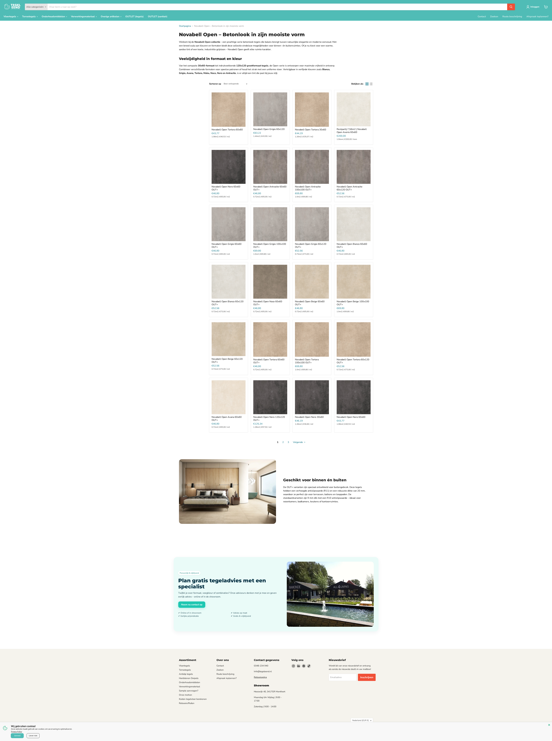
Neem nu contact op (191, 604)
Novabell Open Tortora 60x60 (227, 129)
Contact (482, 16)
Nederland (360, 720)
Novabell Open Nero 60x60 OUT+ (226, 188)
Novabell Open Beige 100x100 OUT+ (353, 303)
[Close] (549, 724)
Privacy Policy (16, 731)
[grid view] (367, 84)
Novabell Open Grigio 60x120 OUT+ (310, 245)
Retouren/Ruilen (186, 703)
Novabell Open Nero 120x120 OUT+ (269, 418)
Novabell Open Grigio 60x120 (269, 129)
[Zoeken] (511, 7)
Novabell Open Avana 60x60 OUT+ (227, 418)
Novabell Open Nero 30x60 (309, 417)
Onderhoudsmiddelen (54, 16)
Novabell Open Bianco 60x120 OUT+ (228, 303)
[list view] (371, 84)
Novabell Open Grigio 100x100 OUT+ (269, 245)
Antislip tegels (186, 674)
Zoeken (494, 16)
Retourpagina (260, 677)
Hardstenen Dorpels (188, 678)
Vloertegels (10, 16)
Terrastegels (29, 16)
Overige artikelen (110, 16)
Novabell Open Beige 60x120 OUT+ (227, 360)
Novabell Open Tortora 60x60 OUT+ (268, 361)
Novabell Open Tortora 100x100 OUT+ (307, 361)
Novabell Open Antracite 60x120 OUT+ (349, 188)
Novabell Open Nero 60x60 (351, 417)
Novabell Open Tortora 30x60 (310, 129)
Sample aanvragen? (188, 690)
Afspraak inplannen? (537, 16)
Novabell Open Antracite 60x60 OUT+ (269, 188)
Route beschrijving (512, 16)
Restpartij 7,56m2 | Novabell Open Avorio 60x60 (352, 131)
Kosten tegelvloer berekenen (193, 699)
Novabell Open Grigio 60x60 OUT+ (226, 245)
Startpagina (185, 26)
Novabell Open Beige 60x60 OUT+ (310, 303)
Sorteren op (215, 84)
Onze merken (185, 694)
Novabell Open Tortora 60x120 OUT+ (353, 361)
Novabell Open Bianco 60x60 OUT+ (352, 245)
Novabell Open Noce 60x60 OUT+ (267, 303)
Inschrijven (366, 677)
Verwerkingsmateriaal (83, 16)
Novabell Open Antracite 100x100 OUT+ (308, 188)
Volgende (298, 442)
